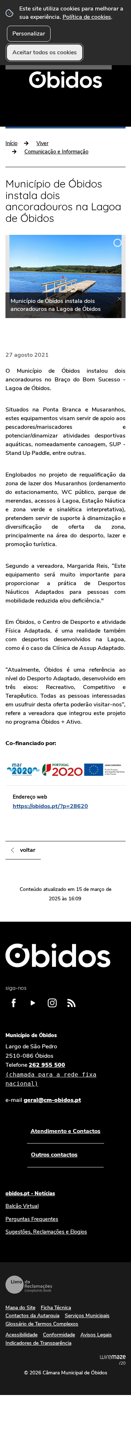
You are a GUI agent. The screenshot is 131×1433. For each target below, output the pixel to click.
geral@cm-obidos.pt (52, 1100)
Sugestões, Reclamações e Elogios (46, 1231)
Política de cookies (87, 17)
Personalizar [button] (28, 34)
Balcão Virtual (22, 1206)
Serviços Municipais (87, 1315)
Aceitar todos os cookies (44, 52)
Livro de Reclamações (28, 1285)
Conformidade (59, 1334)
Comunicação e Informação (56, 151)
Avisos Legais (96, 1334)
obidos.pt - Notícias (30, 1193)
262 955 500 (50, 1074)
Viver (42, 143)
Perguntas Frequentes (31, 1219)
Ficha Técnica (56, 1307)
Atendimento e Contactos (65, 1131)
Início (11, 143)
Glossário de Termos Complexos (41, 1323)
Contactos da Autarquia (32, 1315)
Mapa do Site (20, 1307)
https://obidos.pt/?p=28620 (50, 806)
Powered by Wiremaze (113, 1359)
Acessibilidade (21, 1334)
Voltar (27, 850)
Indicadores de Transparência (38, 1343)
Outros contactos (54, 1155)
